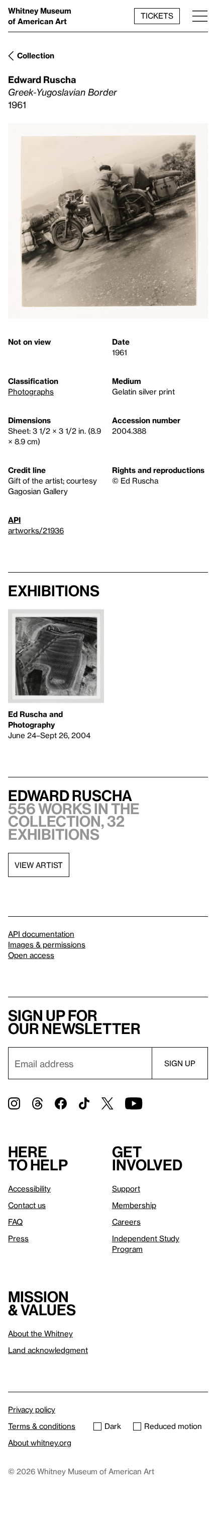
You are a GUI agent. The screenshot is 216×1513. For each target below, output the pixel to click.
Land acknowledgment (48, 1350)
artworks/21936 (36, 530)
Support (126, 1188)
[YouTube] (133, 1103)
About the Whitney (40, 1333)
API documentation (41, 933)
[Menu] (200, 16)
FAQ (15, 1221)
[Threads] (37, 1103)
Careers (126, 1221)
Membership (134, 1205)
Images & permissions (46, 944)
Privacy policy (31, 1409)
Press (18, 1238)
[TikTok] (84, 1103)
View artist (39, 864)
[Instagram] (14, 1103)
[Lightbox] (108, 220)
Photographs (31, 391)
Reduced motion (173, 1425)
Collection (35, 55)
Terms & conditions (41, 1425)
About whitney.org (39, 1442)
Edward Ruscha (42, 79)
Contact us (27, 1205)
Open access (31, 955)
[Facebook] (61, 1103)
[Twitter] (107, 1103)
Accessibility (29, 1188)
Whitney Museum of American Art (39, 16)
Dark (112, 1425)
